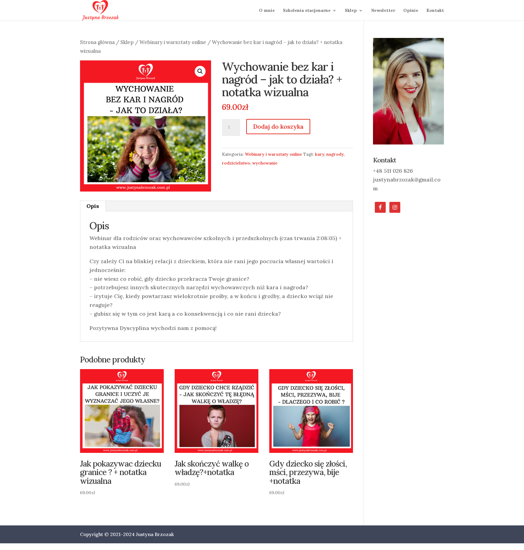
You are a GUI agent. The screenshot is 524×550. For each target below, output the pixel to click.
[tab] (93, 206)
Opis (92, 205)
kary (319, 154)
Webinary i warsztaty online (172, 42)
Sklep (351, 10)
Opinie (410, 10)
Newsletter (383, 10)
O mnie (267, 10)
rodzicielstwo (236, 163)
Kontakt (435, 10)
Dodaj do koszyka (278, 126)
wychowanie (264, 163)
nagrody (335, 154)
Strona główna (97, 42)
